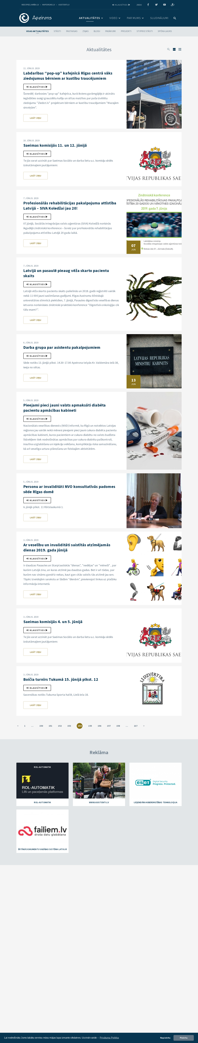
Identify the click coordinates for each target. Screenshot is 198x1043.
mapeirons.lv (48, 4)
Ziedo (139, 4)
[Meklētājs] (168, 49)
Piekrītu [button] (184, 1038)
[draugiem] (172, 4)
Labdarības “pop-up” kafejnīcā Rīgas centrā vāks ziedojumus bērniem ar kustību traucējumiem (67, 75)
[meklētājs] (175, 18)
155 (90, 725)
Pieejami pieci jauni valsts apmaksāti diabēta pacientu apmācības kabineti (64, 407)
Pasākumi (110, 31)
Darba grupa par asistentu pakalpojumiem (61, 347)
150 (41, 725)
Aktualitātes (89, 18)
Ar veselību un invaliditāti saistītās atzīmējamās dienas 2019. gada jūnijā (66, 547)
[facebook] (148, 4)
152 (59, 725)
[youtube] (164, 4)
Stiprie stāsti (145, 31)
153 (69, 725)
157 (108, 725)
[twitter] (156, 4)
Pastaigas (71, 31)
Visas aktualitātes (37, 31)
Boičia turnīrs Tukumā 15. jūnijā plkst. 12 (60, 679)
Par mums (134, 18)
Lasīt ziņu (35, 117)
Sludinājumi (159, 18)
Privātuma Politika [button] (109, 1037)
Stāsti (57, 31)
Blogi (97, 31)
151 (50, 725)
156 (99, 725)
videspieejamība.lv (30, 4)
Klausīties (121, 4)
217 (135, 725)
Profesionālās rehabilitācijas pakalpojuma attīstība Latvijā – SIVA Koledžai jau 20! (69, 205)
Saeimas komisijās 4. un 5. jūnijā (52, 621)
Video (113, 18)
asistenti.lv (63, 4)
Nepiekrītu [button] (165, 1038)
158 (118, 725)
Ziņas (85, 31)
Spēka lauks (165, 31)
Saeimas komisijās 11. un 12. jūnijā (55, 145)
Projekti (126, 31)
